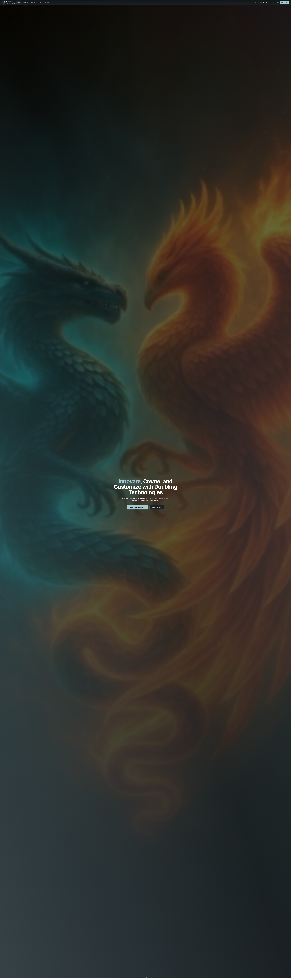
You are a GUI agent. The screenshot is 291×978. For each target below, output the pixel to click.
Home (18, 2)
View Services (156, 507)
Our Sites (46, 2)
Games (39, 2)
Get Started (284, 2)
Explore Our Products (136, 507)
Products (25, 2)
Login (277, 2)
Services (32, 2)
